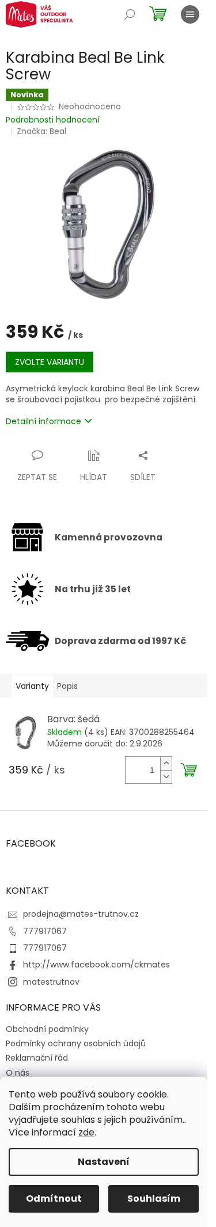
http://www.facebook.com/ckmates (96, 964)
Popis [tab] (67, 686)
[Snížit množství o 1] (166, 776)
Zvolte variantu (49, 362)
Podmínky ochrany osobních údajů (76, 1043)
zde (86, 1132)
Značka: (41, 131)
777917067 (45, 931)
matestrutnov (51, 982)
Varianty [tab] (32, 686)
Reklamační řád (37, 1058)
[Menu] (190, 14)
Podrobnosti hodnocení (53, 120)
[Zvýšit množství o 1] (166, 763)
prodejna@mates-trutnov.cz (81, 914)
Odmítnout (54, 1198)
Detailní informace (43, 421)
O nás (17, 1073)
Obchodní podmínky (47, 1029)
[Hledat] (129, 14)
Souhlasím (153, 1198)
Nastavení (104, 1161)
